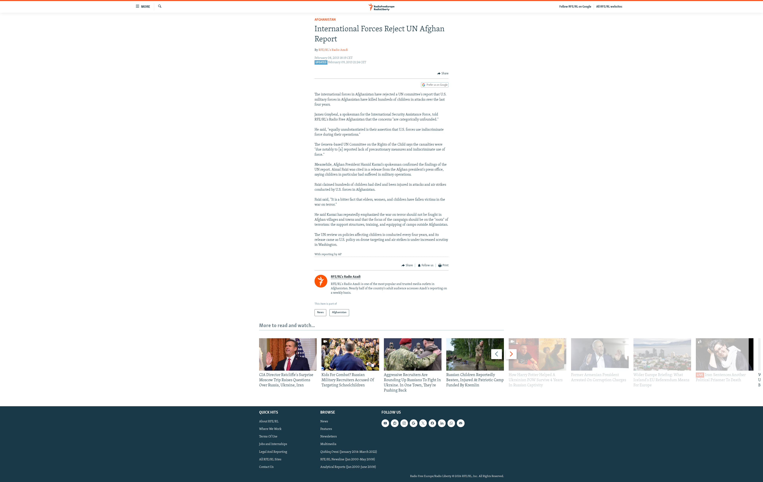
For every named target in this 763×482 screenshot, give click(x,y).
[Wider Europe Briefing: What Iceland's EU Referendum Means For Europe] (662, 354)
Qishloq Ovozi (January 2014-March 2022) (348, 451)
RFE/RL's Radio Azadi (333, 50)
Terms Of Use (268, 436)
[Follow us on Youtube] (385, 423)
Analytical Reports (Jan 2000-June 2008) (348, 466)
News (324, 421)
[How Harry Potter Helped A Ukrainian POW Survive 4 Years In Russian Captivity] (537, 354)
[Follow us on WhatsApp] (451, 423)
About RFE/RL (269, 421)
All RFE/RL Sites (270, 459)
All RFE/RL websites (609, 6)
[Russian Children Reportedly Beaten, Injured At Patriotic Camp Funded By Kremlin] (475, 354)
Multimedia (328, 444)
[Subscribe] (460, 423)
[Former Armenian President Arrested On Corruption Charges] (600, 354)
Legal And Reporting (273, 451)
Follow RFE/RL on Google (575, 6)
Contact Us (266, 466)
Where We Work (270, 429)
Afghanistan (325, 20)
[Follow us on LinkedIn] (441, 423)
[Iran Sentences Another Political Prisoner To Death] (724, 354)
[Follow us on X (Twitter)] (423, 423)
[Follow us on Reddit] (394, 423)
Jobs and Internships (273, 444)
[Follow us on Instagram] (404, 423)
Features (326, 429)
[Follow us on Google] (413, 423)
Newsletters (328, 436)
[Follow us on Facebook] (432, 423)
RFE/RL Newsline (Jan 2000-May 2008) (347, 459)
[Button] (442, 73)
